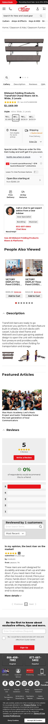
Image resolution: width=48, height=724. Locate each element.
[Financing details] (41, 163)
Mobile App (42, 675)
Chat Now (21, 229)
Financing (30, 675)
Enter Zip (33, 142)
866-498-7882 (13, 659)
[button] (24, 313)
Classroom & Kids (18, 27)
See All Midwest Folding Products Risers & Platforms (21, 239)
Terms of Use (39, 713)
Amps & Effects (19, 21)
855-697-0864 (23, 226)
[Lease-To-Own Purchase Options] (36, 172)
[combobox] (15, 533)
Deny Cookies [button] (13, 720)
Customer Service (18, 676)
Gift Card (5, 675)
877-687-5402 (35, 659)
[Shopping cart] (44, 9)
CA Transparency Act (8, 697)
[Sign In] (38, 9)
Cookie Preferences (11, 716)
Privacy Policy (30, 705)
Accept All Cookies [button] (34, 720)
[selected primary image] (24, 51)
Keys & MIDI (34, 21)
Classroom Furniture (37, 27)
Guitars (5, 21)
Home (5, 27)
